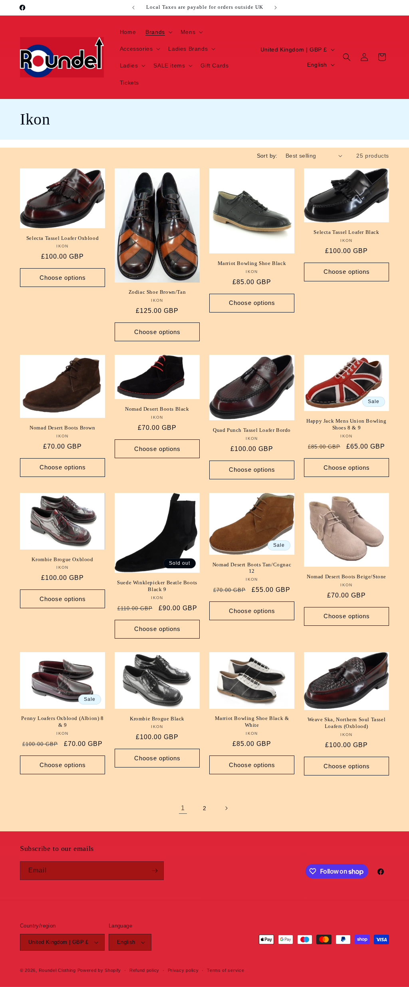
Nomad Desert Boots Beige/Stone (346, 577)
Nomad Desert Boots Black (157, 409)
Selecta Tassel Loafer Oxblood (62, 238)
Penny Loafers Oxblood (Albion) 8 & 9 (62, 721)
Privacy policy (183, 970)
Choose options (63, 277)
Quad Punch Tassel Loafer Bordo (252, 430)
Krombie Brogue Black (157, 719)
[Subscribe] (154, 870)
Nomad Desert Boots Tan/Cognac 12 (251, 568)
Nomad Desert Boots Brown (62, 428)
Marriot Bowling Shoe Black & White (252, 721)
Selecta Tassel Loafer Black (346, 232)
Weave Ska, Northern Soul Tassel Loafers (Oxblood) (347, 722)
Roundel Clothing (57, 970)
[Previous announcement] (133, 7)
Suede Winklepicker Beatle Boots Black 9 (157, 586)
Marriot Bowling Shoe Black (252, 263)
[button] (158, 32)
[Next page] (226, 808)
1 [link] (183, 808)
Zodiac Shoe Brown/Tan (157, 292)
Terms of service (225, 970)
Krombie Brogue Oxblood (62, 559)
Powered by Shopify (99, 970)
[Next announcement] (275, 7)
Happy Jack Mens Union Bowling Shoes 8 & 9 (346, 424)
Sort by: (267, 155)
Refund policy (144, 970)
